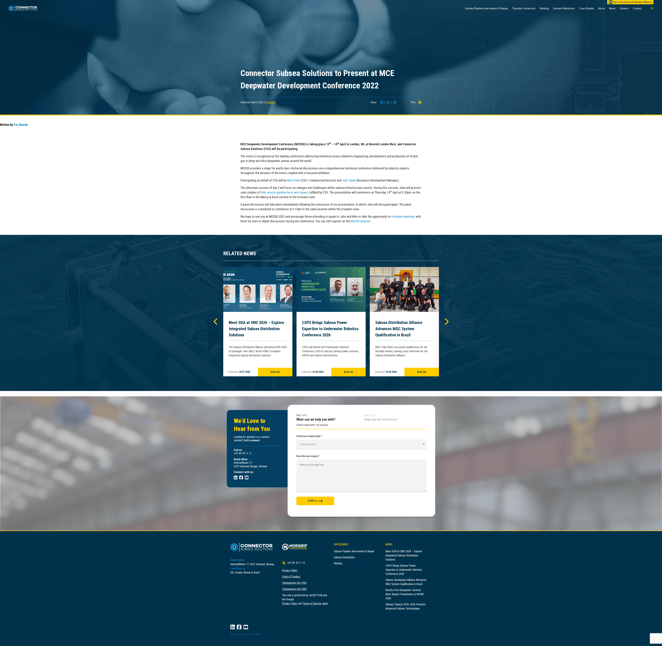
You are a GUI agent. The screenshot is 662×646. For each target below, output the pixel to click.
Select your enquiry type (309, 436)
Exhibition (270, 102)
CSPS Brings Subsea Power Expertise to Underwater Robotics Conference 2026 (330, 328)
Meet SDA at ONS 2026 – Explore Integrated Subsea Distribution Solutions (256, 328)
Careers (624, 8)
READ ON (275, 372)
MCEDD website (360, 221)
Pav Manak (21, 124)
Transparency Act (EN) (294, 582)
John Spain (349, 180)
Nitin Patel (293, 180)
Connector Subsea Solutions (25, 8)
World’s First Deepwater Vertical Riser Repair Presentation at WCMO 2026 (404, 594)
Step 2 (312, 500)
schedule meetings (403, 216)
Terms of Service (312, 603)
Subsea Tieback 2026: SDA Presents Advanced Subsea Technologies (405, 606)
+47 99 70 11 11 (296, 562)
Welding (544, 8)
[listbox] (361, 444)
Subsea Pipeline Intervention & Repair (486, 8)
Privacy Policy (290, 570)
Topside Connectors (523, 8)
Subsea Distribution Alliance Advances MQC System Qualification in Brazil (398, 328)
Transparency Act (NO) (294, 589)
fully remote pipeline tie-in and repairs (284, 192)
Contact (637, 8)
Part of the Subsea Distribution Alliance (632, 2)
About (601, 8)
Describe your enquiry (308, 456)
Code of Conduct (291, 576)
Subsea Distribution (564, 8)
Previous (215, 321)
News (612, 8)
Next (446, 321)
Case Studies (586, 8)
